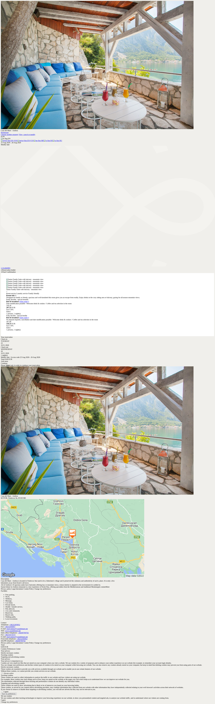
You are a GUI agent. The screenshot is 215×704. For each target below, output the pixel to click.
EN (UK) (14, 141)
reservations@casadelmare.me (17, 629)
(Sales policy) (24, 301)
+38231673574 (9, 635)
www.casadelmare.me (13, 631)
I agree (6, 692)
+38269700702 (23, 633)
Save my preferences (9, 694)
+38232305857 (9, 627)
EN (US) (30, 141)
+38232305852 (14, 625)
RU (60, 141)
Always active (8, 673)
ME (42, 141)
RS (51, 141)
